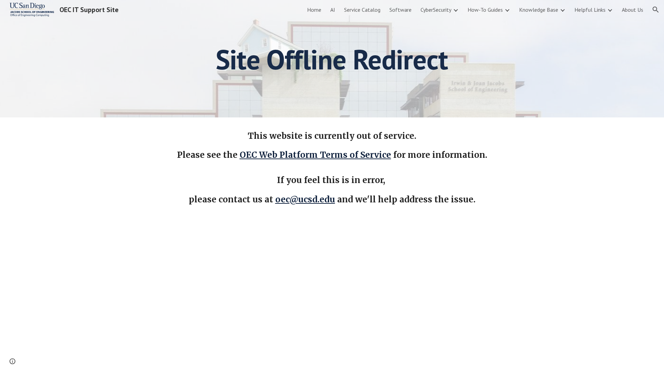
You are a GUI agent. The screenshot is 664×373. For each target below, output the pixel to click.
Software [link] (400, 9)
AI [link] (332, 9)
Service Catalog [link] (362, 9)
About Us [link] (632, 9)
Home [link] (314, 9)
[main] (332, 58)
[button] (655, 9)
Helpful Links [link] (590, 9)
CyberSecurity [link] (436, 9)
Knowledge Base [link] (538, 9)
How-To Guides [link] (485, 9)
